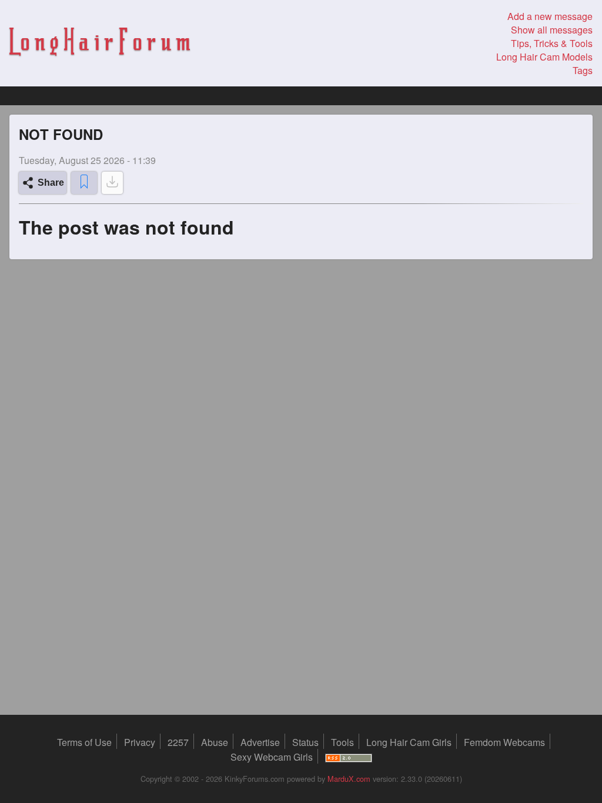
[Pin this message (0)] (84, 183)
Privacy (139, 742)
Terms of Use (84, 742)
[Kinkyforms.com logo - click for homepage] (99, 43)
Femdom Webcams (504, 742)
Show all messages (552, 29)
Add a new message (550, 16)
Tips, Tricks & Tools (552, 43)
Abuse (214, 742)
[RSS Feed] (348, 757)
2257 (178, 742)
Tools (342, 742)
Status (305, 742)
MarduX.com (348, 778)
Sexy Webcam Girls (271, 757)
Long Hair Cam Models (544, 56)
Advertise (260, 742)
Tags (583, 70)
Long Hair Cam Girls (409, 742)
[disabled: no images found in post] (112, 183)
